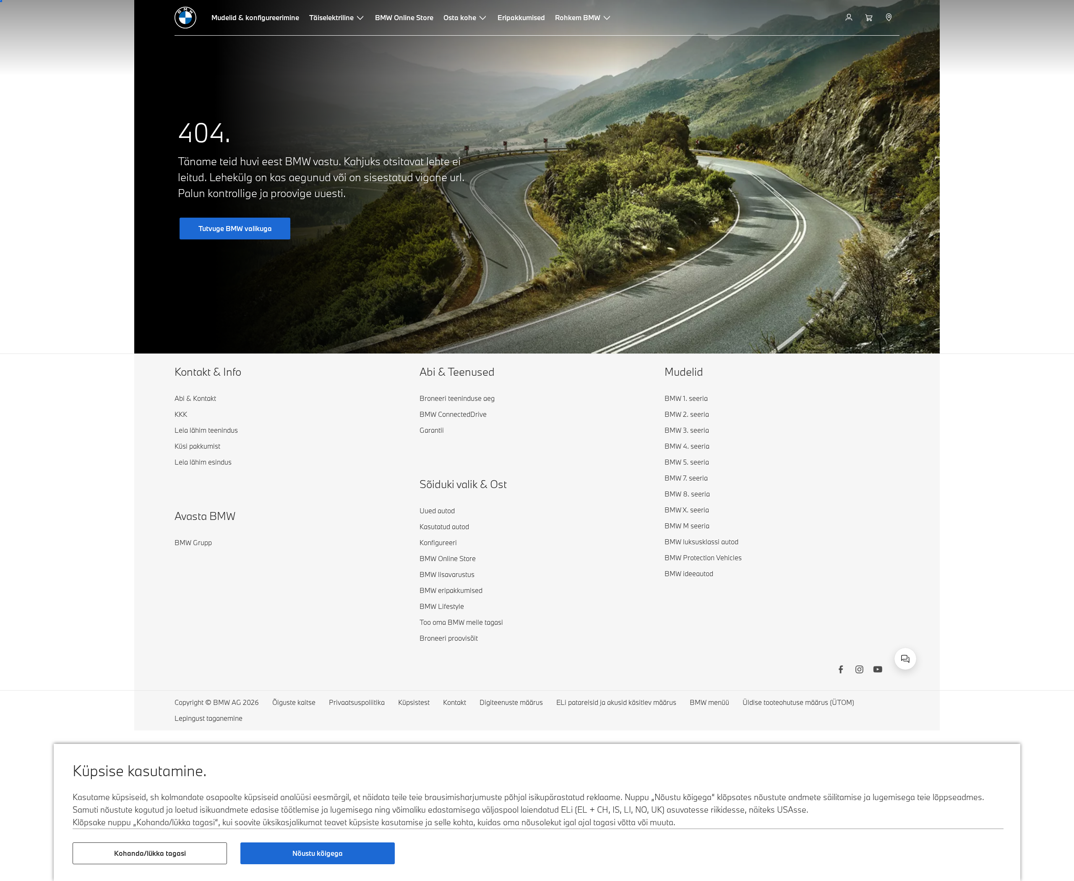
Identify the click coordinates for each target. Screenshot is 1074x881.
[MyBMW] (849, 17)
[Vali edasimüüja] (889, 17)
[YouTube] (877, 670)
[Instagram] (859, 670)
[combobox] (905, 659)
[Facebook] (840, 670)
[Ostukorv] (870, 17)
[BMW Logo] (185, 18)
